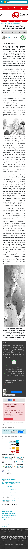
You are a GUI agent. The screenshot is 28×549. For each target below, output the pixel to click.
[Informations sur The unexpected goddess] (3, 32)
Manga (4, 2)
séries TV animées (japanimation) (20, 530)
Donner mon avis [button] (9, 418)
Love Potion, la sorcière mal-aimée (10, 519)
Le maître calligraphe (6, 524)
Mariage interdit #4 (8, 457)
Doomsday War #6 (8, 466)
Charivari (4, 506)
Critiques (14, 32)
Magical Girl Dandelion (7, 517)
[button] (16, 392)
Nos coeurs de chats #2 (21, 457)
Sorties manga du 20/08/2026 (9, 492)
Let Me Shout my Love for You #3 (12, 470)
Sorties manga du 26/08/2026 (9, 479)
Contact (22, 544)
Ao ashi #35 (20, 466)
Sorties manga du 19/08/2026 (9, 495)
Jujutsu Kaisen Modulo (7, 511)
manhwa (7, 530)
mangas (4, 530)
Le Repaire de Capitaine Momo (9, 513)
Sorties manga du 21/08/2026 (9, 489)
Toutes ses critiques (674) (9, 395)
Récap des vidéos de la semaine (9, 486)
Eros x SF (4, 509)
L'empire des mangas (7, 522)
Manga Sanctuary (8, 529)
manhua (10, 530)
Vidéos (19, 32)
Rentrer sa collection (14, 544)
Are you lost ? (5, 526)
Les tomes (7, 32)
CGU (19, 544)
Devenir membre (7, 544)
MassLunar (11, 37)
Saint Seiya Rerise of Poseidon (9, 515)
